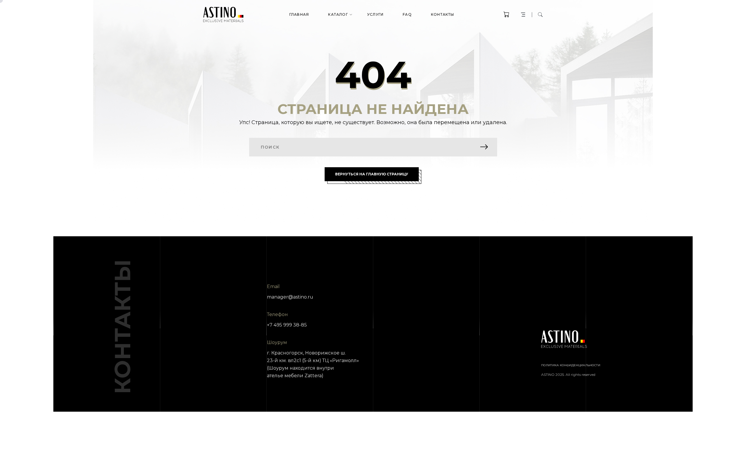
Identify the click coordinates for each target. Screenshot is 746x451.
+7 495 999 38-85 (287, 325)
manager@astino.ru (290, 297)
